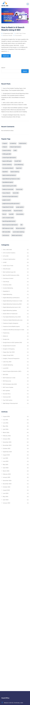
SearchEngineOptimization (9, 221)
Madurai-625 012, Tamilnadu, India (13, 702)
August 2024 (6, 490)
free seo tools (19, 189)
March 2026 (6, 432)
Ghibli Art (5, 336)
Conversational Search (8, 168)
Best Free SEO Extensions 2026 (11, 275)
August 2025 (6, 455)
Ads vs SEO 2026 (7, 249)
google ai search (6, 200)
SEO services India (20, 228)
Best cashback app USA (9, 272)
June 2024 (5, 493)
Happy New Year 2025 (9, 352)
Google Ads (6, 339)
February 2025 (7, 474)
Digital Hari (19, 168)
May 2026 (5, 426)
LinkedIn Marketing (8, 365)
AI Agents (5, 143)
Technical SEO (7, 397)
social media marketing (18, 231)
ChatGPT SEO (18, 161)
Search (3, 67)
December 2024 (7, 480)
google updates (20, 207)
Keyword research (18, 210)
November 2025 (7, 445)
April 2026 (5, 429)
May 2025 (5, 464)
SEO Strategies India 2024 (10, 384)
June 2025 (5, 461)
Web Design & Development (10, 403)
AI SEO (15, 150)
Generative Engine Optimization (10, 196)
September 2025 (7, 451)
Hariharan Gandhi (7, 35)
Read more (6, 56)
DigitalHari (5, 171)
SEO (21, 224)
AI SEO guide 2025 (7, 154)
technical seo (6, 235)
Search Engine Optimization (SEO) (12, 371)
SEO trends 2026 (6, 231)
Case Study (6, 281)
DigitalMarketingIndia (8, 182)
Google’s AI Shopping (8, 349)
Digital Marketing (7, 294)
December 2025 (7, 442)
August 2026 (6, 416)
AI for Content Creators (9, 252)
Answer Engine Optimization (9, 157)
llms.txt (4, 214)
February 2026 (7, 435)
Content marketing (7, 164)
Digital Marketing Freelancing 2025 (12, 304)
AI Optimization (22, 143)
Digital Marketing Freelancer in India (11, 178)
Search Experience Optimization (10, 224)
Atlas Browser (6, 268)
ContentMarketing (18, 164)
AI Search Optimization (15, 147)
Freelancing (6, 333)
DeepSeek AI (6, 291)
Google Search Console (8, 207)
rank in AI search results (8, 217)
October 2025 (6, 448)
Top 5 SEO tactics (7, 400)
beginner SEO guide (7, 161)
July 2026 (5, 419)
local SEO (11, 214)
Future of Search (6, 193)
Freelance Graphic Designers (10, 323)
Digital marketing (15, 171)
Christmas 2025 (7, 284)
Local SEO (5, 368)
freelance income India (8, 189)
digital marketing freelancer (9, 175)
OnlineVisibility (20, 214)
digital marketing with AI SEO (9, 185)
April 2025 (5, 467)
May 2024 (5, 496)
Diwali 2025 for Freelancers (10, 313)
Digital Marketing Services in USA (12, 307)
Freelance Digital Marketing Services (12, 320)
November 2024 (7, 483)
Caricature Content (8, 278)
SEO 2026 (5, 374)
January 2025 (6, 477)
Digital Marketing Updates (10, 310)
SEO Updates (6, 390)
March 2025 (6, 471)
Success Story (7, 393)
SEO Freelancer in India (8, 228)
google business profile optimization (11, 203)
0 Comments (18, 35)
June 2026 (5, 423)
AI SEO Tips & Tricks (20, 33)
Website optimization (17, 235)
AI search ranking (7, 150)
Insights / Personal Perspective (11, 358)
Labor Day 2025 (7, 361)
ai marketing (13, 143)
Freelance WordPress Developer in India (13, 329)
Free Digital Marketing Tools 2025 (12, 317)
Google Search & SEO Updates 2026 (12, 342)
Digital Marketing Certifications (11, 297)
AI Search (5, 147)
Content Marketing (8, 288)
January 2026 (6, 439)
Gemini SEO (15, 193)
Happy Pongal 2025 (8, 355)
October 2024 (6, 487)
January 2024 (6, 503)
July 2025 (5, 458)
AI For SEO (5, 256)
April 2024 (5, 499)
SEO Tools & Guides (8, 387)
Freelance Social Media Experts (11, 326)
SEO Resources (7, 381)
